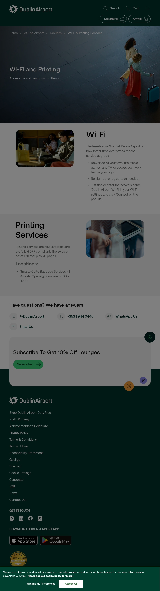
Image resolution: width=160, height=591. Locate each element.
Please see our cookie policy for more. (50, 575)
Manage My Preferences (41, 583)
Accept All (71, 583)
